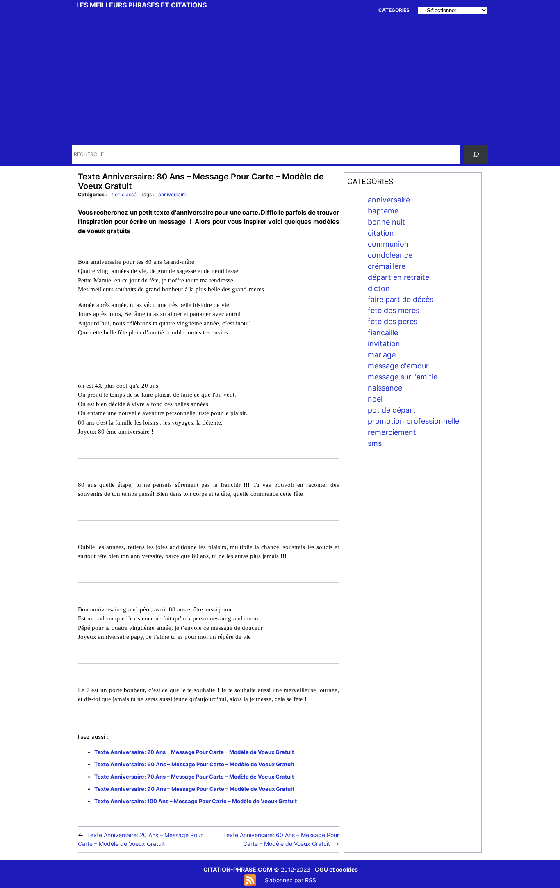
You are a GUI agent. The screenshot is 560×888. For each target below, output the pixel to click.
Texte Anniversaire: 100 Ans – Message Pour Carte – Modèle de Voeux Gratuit (195, 801)
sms (375, 443)
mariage (382, 354)
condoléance (390, 255)
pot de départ (392, 410)
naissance (385, 388)
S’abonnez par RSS (290, 880)
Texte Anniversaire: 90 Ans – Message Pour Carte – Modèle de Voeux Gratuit (194, 789)
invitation (384, 343)
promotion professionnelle (413, 421)
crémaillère (386, 266)
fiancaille (383, 332)
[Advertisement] (280, 82)
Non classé (124, 194)
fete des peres (392, 321)
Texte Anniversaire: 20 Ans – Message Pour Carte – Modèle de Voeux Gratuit (194, 752)
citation (381, 233)
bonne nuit (386, 222)
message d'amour (398, 365)
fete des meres (393, 310)
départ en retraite (398, 277)
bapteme (383, 211)
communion (388, 244)
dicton (379, 288)
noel (375, 399)
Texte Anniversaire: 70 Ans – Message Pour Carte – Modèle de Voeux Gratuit (194, 776)
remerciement (392, 432)
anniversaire (172, 194)
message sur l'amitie (402, 376)
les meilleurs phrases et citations (141, 5)
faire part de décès (400, 299)
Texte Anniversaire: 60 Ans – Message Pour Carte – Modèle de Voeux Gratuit (194, 764)
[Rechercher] (476, 154)
